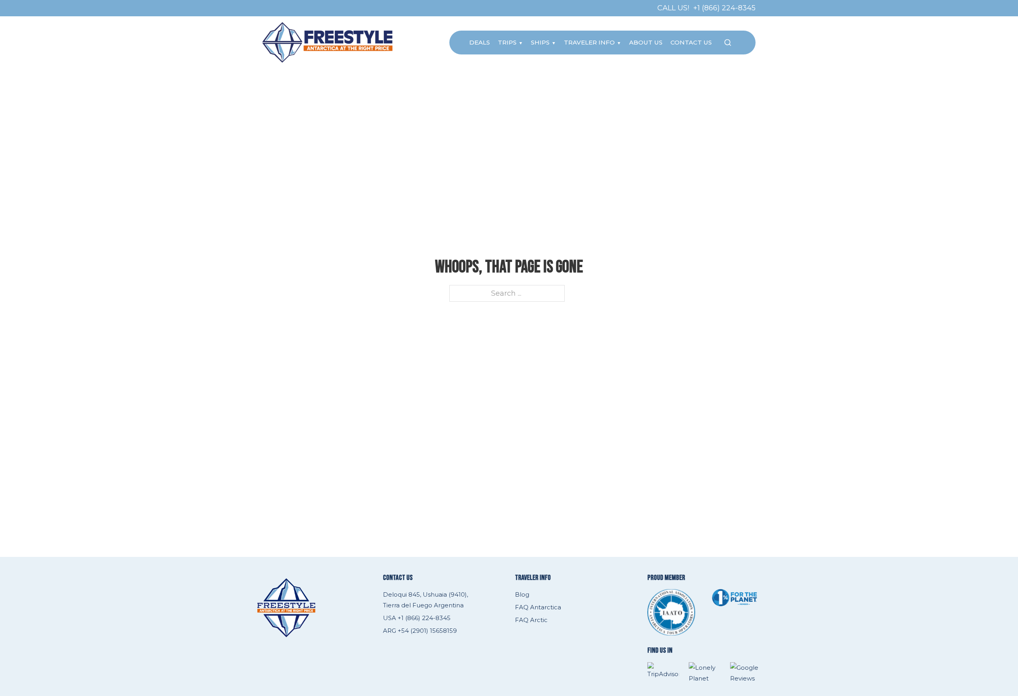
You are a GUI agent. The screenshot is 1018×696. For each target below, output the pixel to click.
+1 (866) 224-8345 (724, 8)
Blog (522, 594)
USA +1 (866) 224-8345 (417, 618)
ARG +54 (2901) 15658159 (420, 630)
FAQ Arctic (531, 620)
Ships (540, 42)
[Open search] (728, 42)
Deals (479, 42)
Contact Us (691, 42)
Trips (507, 42)
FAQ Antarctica (538, 607)
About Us (645, 42)
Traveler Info (589, 42)
